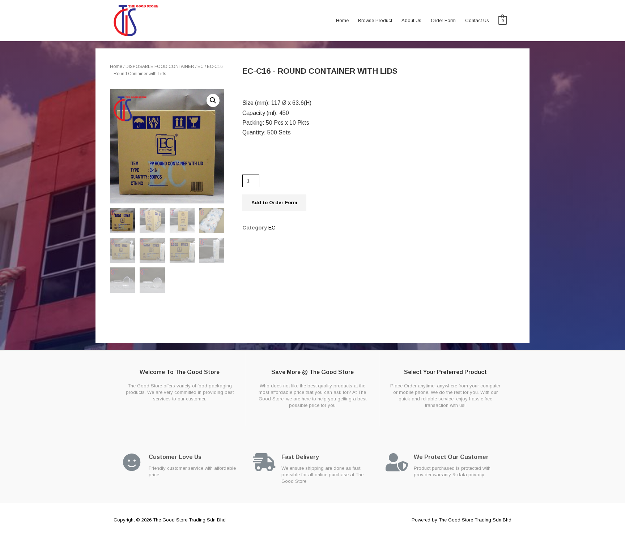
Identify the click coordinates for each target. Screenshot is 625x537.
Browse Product (375, 20)
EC (200, 66)
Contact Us (477, 20)
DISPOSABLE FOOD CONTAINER (160, 66)
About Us (411, 20)
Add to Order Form (274, 202)
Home (342, 20)
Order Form (443, 20)
